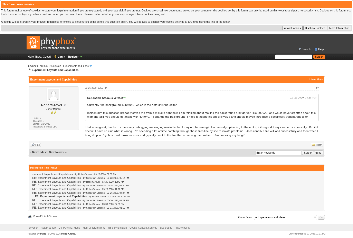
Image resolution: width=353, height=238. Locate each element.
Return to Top (48, 227)
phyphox (33, 227)
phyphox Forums (37, 66)
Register (73, 56)
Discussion (55, 66)
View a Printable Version (45, 216)
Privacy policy (182, 227)
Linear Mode (316, 79)
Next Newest (56, 152)
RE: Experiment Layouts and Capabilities (56, 177)
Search (306, 49)
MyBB (43, 233)
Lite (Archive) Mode (69, 227)
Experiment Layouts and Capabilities (51, 174)
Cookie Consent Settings (143, 227)
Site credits (166, 227)
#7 (317, 88)
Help (321, 49)
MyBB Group (68, 233)
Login (61, 56)
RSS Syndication (117, 227)
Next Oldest (39, 152)
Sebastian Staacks (95, 178)
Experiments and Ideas (76, 66)
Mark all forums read (94, 227)
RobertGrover (51, 105)
